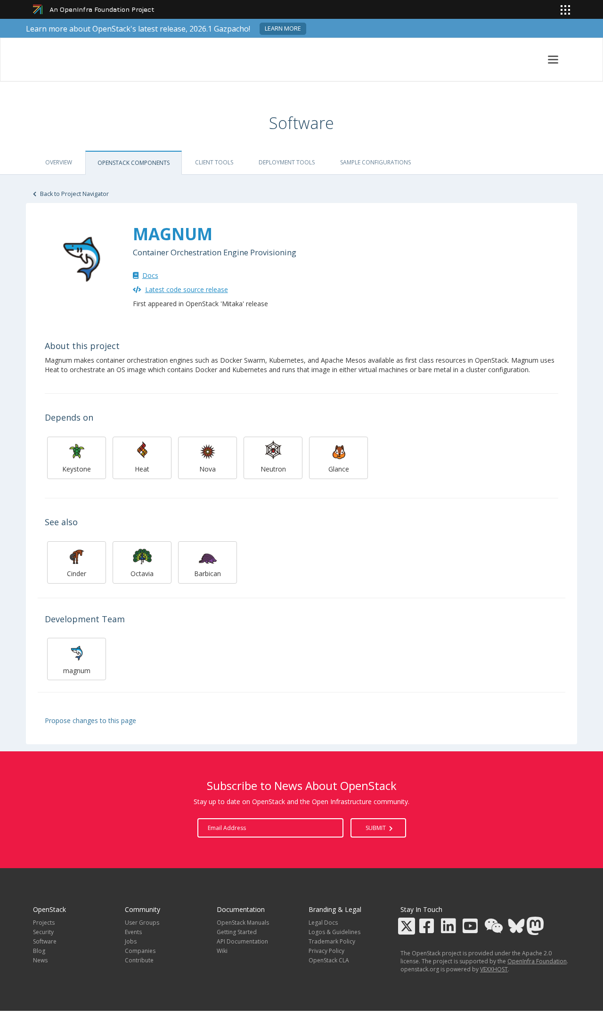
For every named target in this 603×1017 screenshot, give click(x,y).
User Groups (142, 923)
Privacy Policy (326, 951)
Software (45, 941)
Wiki (222, 951)
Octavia (142, 573)
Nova (207, 468)
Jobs (131, 941)
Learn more (283, 28)
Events (133, 932)
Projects (44, 923)
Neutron (273, 468)
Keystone (76, 468)
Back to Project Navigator (74, 194)
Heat (142, 468)
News (40, 960)
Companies (140, 951)
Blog (39, 951)
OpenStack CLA (329, 960)
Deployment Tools (287, 162)
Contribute (139, 960)
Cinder (76, 573)
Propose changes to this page (90, 720)
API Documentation (242, 941)
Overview (58, 162)
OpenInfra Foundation (537, 961)
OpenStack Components (134, 163)
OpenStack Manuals (243, 923)
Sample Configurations (375, 162)
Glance (338, 468)
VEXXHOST (494, 969)
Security (43, 932)
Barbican (207, 573)
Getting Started (237, 932)
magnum (76, 670)
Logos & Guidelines (334, 932)
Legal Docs (323, 923)
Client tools (214, 162)
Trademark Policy (332, 941)
